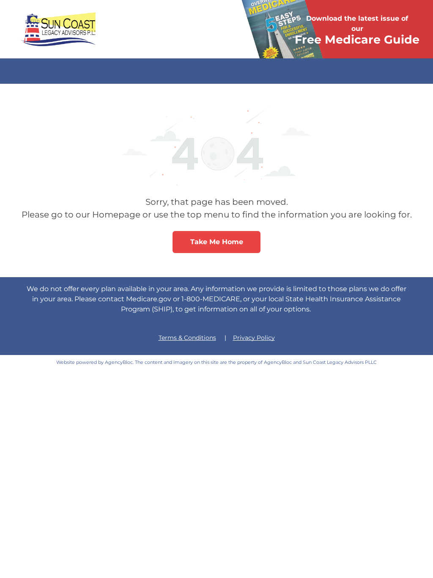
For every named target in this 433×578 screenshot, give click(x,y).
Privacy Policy (254, 337)
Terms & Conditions (187, 337)
